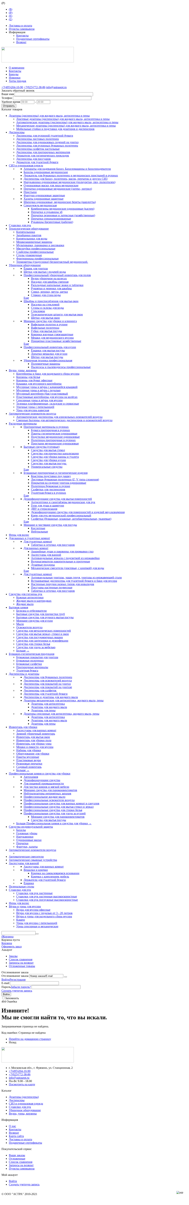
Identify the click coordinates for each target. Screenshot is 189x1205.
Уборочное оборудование (25, 1110)
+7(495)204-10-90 (12, 87)
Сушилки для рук (20, 1106)
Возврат (21, 42)
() (10, 12)
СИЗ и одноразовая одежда (26, 1103)
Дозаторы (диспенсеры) (24, 1096)
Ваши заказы (17, 1155)
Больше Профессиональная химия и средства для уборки (54, 823)
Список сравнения (20, 959)
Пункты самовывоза (22, 28)
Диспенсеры (17, 1100)
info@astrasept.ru (56, 87)
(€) (10, 16)
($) (10, 9)
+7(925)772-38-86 (34, 87)
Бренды (13, 74)
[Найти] (37, 933)
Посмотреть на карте (22, 1084)
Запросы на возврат (21, 962)
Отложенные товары (22, 966)
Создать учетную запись (16, 990)
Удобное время (10, 101)
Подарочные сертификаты (32, 38)
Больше (22, 650)
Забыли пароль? (21, 986)
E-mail (5, 983)
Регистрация (17, 979)
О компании (16, 67)
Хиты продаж (17, 81)
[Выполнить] (65, 976)
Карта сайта (16, 1136)
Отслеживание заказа (14, 975)
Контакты (22, 35)
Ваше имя (7, 94)
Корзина (6, 943)
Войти (5, 979)
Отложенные (17, 1158)
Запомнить (12, 998)
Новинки (14, 77)
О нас (12, 1126)
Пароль (6, 986)
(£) (10, 19)
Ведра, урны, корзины (23, 1113)
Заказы (13, 956)
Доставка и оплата (20, 25)
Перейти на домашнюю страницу (30, 1039)
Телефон (6, 97)
